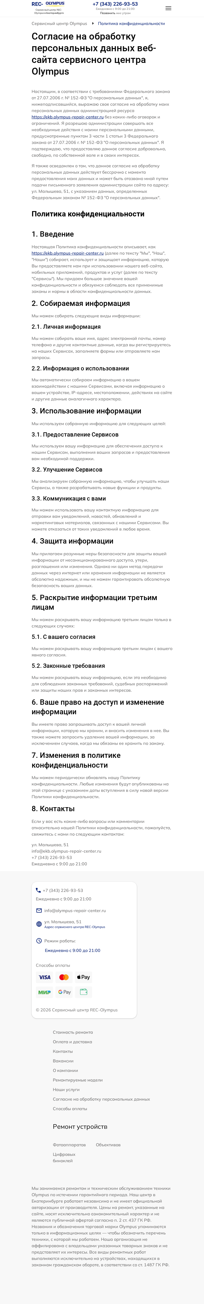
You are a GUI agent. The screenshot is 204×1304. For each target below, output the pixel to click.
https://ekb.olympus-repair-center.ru (68, 116)
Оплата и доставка (72, 1041)
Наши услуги (66, 1089)
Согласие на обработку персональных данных (101, 1099)
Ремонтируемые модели (78, 1080)
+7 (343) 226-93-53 (115, 4)
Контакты (63, 1051)
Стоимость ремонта (73, 1032)
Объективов (108, 1144)
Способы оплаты (70, 1108)
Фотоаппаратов (69, 1144)
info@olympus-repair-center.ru (75, 910)
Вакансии (63, 1060)
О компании (65, 1070)
